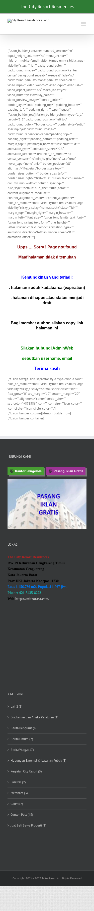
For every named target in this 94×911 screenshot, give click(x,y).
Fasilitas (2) (18, 782)
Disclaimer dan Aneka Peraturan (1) (34, 717)
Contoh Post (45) (22, 814)
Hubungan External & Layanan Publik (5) (38, 760)
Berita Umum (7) (22, 739)
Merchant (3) (19, 793)
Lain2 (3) (17, 706)
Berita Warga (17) (22, 750)
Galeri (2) (17, 804)
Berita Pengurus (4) (24, 728)
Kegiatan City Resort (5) (26, 771)
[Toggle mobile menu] (83, 23)
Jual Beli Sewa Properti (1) (28, 825)
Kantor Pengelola (28, 471)
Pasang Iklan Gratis (68, 471)
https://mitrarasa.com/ (32, 599)
